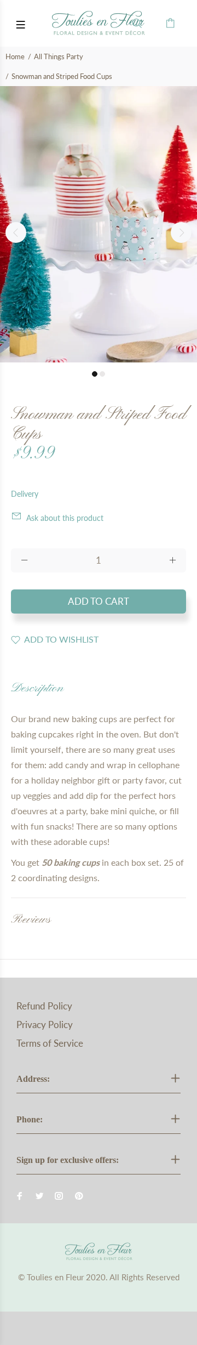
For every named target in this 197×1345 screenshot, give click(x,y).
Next (181, 232)
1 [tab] (94, 374)
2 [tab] (102, 374)
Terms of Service (49, 1043)
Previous (15, 232)
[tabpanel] (98, 224)
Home (15, 56)
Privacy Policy (44, 1024)
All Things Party (58, 56)
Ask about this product (64, 518)
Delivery (24, 493)
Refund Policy (44, 1006)
